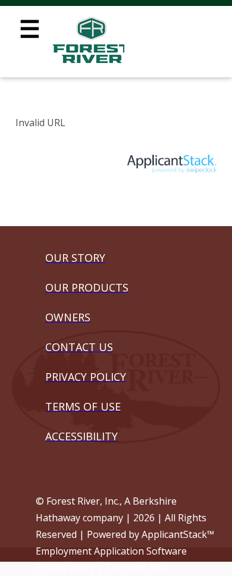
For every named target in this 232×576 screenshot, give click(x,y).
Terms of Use (135, 567)
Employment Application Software (111, 551)
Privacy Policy (65, 567)
